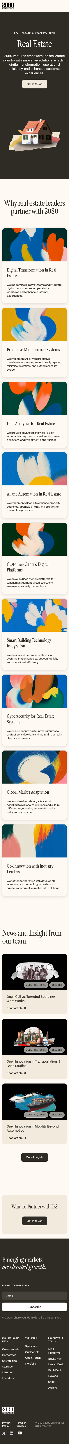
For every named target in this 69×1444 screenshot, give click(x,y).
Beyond (53, 1376)
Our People (32, 1352)
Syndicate (31, 1346)
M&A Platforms (54, 1350)
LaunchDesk (56, 1364)
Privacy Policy (6, 1424)
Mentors (7, 1372)
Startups (7, 1366)
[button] (62, 5)
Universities (9, 1361)
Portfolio (30, 1363)
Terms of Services (21, 1424)
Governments (10, 1349)
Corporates (9, 1355)
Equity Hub (55, 1358)
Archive (53, 1387)
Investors (8, 1378)
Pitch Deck (55, 1370)
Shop (51, 1381)
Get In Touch (33, 1357)
